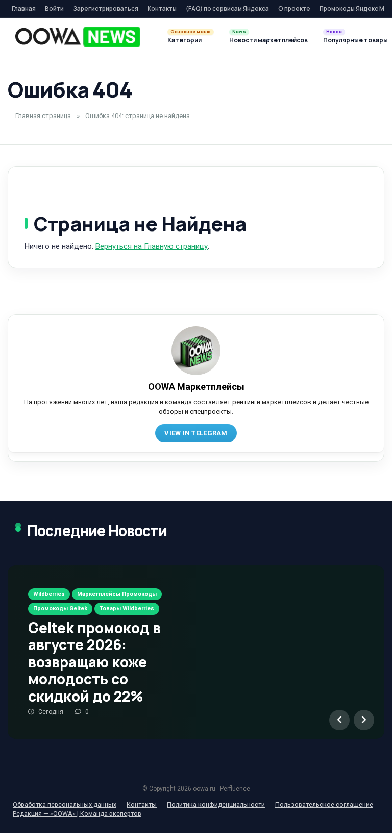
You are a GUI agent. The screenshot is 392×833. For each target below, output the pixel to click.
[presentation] (339, 720)
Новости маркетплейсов (268, 40)
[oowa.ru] (77, 36)
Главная (24, 8)
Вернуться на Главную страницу (151, 246)
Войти (54, 8)
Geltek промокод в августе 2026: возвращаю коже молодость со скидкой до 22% (94, 662)
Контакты (162, 8)
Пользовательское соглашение (324, 804)
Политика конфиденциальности (216, 804)
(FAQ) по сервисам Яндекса (227, 8)
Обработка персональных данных (64, 804)
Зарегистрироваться (105, 8)
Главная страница (43, 116)
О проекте (294, 8)
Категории (184, 40)
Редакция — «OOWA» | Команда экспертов (77, 813)
